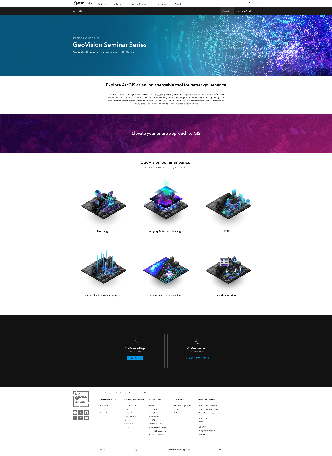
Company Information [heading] (134, 400)
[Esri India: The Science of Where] (81, 399)
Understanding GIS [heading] (108, 400)
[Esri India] (83, 3)
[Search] (250, 3)
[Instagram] (80, 418)
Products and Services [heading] (159, 400)
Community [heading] (179, 400)
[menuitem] (110, 405)
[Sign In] (258, 4)
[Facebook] (75, 412)
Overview (226, 11)
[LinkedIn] (86, 412)
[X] (80, 412)
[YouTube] (86, 418)
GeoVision (77, 11)
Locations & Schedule (247, 11)
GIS (159, 94)
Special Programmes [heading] (207, 400)
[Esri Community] (75, 418)
